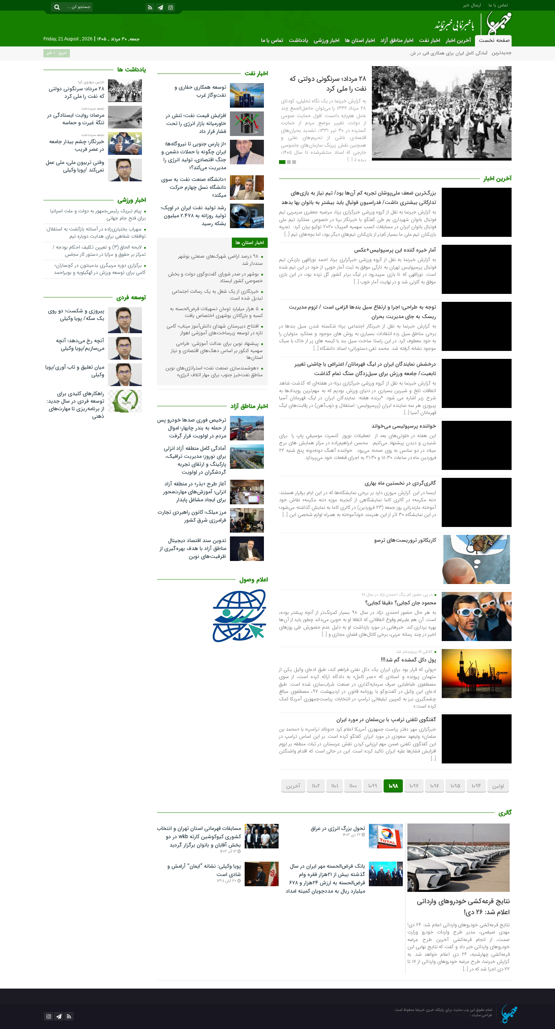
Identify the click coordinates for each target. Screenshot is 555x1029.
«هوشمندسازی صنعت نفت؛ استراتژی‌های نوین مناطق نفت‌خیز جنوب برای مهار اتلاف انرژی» (214, 372)
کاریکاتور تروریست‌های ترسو (405, 540)
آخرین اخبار (458, 40)
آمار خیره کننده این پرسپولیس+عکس (395, 250)
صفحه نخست (494, 40)
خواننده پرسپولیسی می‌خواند (404, 426)
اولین (498, 786)
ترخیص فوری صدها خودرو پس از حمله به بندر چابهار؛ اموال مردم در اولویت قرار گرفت (191, 428)
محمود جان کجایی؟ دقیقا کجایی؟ (400, 603)
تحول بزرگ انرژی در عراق (338, 828)
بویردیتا (462, 1015)
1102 (316, 786)
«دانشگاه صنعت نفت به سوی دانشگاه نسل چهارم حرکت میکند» (193, 187)
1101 (334, 786)
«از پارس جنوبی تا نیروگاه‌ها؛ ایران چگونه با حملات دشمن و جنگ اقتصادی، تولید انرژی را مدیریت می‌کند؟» (193, 156)
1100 (353, 786)
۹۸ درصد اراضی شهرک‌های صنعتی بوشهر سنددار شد (220, 260)
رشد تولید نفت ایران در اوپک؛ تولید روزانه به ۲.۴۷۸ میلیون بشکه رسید (193, 216)
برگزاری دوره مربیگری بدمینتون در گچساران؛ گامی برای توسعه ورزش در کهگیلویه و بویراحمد (100, 269)
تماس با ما (498, 5)
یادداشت (298, 40)
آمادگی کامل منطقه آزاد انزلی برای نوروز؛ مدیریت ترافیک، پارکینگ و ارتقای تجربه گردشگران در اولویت (195, 460)
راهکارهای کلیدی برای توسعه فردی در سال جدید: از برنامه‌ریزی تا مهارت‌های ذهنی (75, 405)
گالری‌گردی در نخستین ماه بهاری (400, 483)
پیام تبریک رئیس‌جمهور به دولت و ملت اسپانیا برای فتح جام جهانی (98, 215)
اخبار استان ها (360, 40)
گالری (505, 812)
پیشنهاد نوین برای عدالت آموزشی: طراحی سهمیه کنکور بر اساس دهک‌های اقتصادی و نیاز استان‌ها (217, 351)
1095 (455, 786)
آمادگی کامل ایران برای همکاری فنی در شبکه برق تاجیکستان (432, 53)
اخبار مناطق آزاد (397, 40)
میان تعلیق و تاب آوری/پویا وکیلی (74, 371)
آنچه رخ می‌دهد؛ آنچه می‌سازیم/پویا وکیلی (80, 344)
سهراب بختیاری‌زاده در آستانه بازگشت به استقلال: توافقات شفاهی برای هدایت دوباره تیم (96, 233)
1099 (372, 786)
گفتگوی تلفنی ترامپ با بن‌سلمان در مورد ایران (386, 719)
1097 (414, 786)
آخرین (293, 786)
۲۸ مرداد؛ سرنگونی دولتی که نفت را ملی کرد (328, 84)
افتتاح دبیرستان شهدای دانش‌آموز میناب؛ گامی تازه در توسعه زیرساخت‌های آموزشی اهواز (214, 330)
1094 (476, 786)
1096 (434, 786)
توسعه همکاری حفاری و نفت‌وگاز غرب (200, 91)
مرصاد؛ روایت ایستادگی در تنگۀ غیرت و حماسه (75, 119)
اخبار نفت (429, 40)
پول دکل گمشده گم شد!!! (408, 660)
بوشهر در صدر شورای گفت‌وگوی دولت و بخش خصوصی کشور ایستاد (215, 278)
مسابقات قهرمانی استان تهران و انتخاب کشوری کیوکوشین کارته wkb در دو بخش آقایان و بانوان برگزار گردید (199, 836)
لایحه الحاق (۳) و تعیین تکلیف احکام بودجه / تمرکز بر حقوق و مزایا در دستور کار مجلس (99, 251)
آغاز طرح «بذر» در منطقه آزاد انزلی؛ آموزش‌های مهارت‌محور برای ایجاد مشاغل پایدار (194, 492)
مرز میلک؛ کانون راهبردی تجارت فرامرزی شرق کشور (192, 516)
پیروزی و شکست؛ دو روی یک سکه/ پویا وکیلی (76, 314)
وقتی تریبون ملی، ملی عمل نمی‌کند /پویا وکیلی (75, 166)
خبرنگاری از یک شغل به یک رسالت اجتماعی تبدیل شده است (217, 295)
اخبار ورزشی (326, 40)
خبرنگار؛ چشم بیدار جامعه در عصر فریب (76, 145)
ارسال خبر (472, 5)
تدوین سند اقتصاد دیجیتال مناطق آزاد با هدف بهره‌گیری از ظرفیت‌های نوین (193, 548)
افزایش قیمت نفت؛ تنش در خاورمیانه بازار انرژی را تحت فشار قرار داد (196, 123)
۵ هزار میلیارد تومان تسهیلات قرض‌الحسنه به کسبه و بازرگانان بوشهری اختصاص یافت (216, 313)
